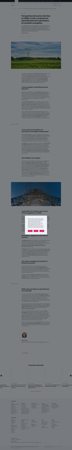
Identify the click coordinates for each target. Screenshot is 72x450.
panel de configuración (36, 226)
